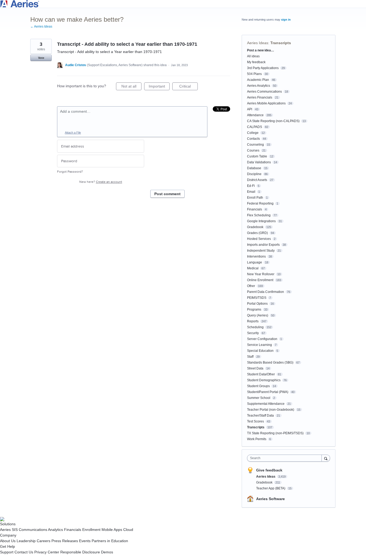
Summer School (258, 398)
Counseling (255, 144)
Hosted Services (259, 239)
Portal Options (257, 303)
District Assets (257, 180)
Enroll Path (255, 197)
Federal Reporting (260, 203)
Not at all (131, 87)
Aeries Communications (264, 91)
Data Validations (259, 162)
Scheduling (255, 327)
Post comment (167, 194)
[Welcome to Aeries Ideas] (183, 4)
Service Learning (259, 345)
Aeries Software (270, 499)
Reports (253, 321)
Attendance (255, 115)
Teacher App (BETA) (271, 488)
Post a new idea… (260, 50)
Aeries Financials (259, 97)
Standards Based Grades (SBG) (270, 362)
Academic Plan (258, 80)
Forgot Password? (70, 172)
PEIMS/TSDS (256, 298)
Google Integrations (261, 221)
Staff (250, 356)
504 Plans (254, 74)
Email (251, 192)
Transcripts (280, 43)
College (253, 133)
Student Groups (258, 386)
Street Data (255, 368)
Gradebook (255, 227)
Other (251, 286)
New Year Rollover (260, 274)
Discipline (254, 174)
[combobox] (286, 458)
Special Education (260, 351)
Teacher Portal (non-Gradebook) (270, 409)
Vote (41, 57)
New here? (100, 182)
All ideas (253, 56)
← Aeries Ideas (41, 26)
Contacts (253, 139)
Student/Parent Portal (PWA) (267, 392)
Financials (254, 209)
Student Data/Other (261, 374)
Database (254, 168)
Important (159, 87)
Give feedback (269, 470)
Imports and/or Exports (263, 245)
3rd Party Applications (263, 68)
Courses (253, 150)
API (249, 109)
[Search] (326, 458)
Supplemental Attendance (266, 404)
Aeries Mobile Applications (266, 103)
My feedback (256, 62)
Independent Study (261, 250)
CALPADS (254, 127)
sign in (286, 19)
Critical (188, 87)
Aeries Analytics (258, 86)
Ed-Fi (251, 186)
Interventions (256, 256)
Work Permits (256, 439)
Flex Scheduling (259, 215)
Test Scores (255, 421)
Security (253, 333)
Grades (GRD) (257, 233)
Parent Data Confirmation (265, 292)
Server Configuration (262, 339)
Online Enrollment (260, 280)
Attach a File (73, 132)
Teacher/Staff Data (260, 415)
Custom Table (257, 156)
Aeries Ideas (257, 43)
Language (254, 262)
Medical (253, 268)
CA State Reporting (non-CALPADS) (273, 121)
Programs (254, 309)
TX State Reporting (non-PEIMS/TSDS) (275, 433)
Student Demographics (264, 380)
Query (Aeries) (257, 315)
